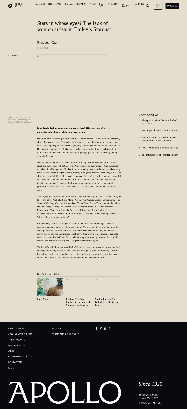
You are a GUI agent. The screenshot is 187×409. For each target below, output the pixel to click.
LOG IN (158, 6)
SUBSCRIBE (172, 6)
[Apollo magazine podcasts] (109, 328)
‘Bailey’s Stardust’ (110, 138)
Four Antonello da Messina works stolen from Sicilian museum (159, 139)
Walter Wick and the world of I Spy (160, 147)
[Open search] (148, 6)
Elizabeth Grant (48, 42)
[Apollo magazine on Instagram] (104, 328)
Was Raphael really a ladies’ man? (159, 130)
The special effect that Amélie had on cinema (159, 122)
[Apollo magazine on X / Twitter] (100, 328)
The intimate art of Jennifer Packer (160, 154)
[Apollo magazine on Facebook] (96, 328)
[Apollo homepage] (11, 6)
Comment (13, 55)
